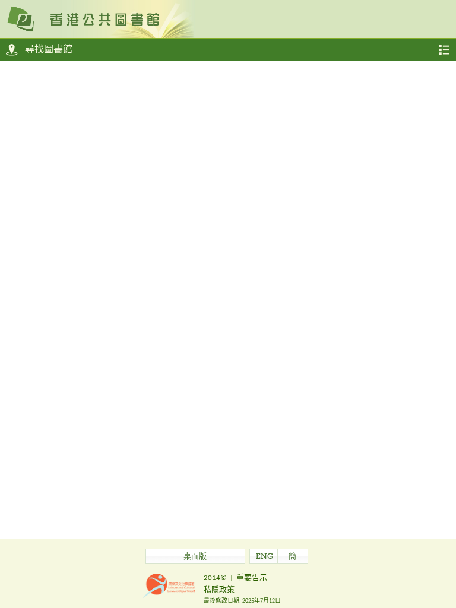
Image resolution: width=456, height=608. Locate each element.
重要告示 (251, 578)
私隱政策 (219, 590)
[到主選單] (444, 50)
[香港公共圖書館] (228, 18)
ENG (265, 557)
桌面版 (195, 557)
